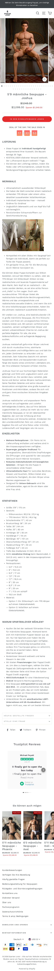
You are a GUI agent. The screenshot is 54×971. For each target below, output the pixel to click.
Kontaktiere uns (9, 893)
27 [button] (15, 89)
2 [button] (4, 86)
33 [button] (28, 89)
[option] (27, 4)
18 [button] (38, 86)
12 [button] (25, 86)
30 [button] (22, 89)
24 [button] (50, 86)
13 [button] (27, 86)
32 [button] (26, 89)
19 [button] (40, 86)
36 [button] (34, 89)
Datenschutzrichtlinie (12, 912)
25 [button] (52, 86)
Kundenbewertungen (12, 870)
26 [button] (13, 89)
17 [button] (35, 86)
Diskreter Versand (10, 898)
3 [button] (6, 86)
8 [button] (17, 86)
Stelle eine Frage (14, 721)
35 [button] (32, 89)
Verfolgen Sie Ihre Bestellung (16, 875)
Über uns (6, 902)
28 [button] (17, 89)
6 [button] (12, 86)
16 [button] (33, 86)
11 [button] (23, 86)
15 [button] (31, 86)
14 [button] (29, 86)
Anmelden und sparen (15, 925)
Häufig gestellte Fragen (19, 716)
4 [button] (8, 86)
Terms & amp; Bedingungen (15, 916)
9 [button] (19, 86)
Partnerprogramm (10, 907)
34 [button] (30, 89)
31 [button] (24, 89)
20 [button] (42, 86)
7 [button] (14, 86)
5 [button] (10, 86)
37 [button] (36, 89)
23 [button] (48, 86)
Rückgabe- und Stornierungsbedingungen (22, 889)
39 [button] (41, 89)
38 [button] (38, 89)
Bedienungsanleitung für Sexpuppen (19, 884)
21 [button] (44, 86)
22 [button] (46, 86)
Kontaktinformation (14, 933)
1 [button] (2, 86)
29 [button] (20, 89)
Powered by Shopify (27, 969)
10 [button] (21, 86)
